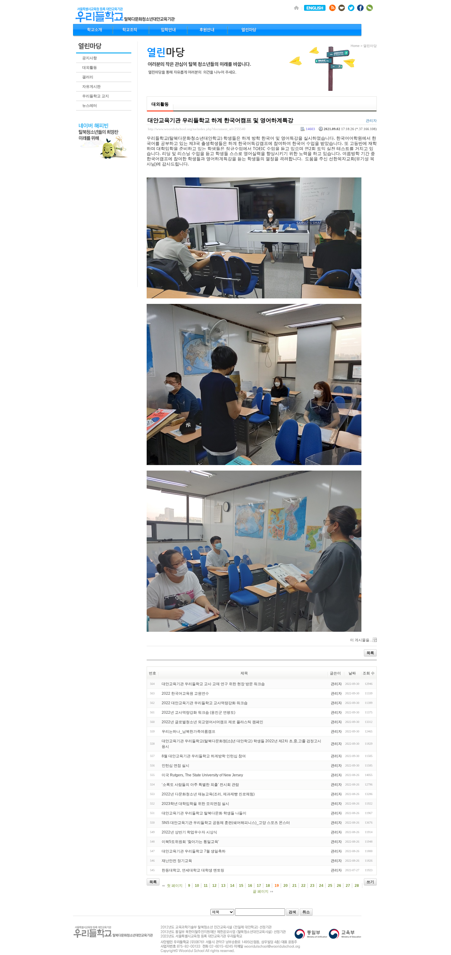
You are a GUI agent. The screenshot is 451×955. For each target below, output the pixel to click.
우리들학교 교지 (95, 96)
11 (206, 885)
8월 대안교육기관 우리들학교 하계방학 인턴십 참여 (204, 756)
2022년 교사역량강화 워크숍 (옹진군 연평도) (198, 712)
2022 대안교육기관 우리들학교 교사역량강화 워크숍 (205, 703)
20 (285, 885)
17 (259, 885)
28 (357, 885)
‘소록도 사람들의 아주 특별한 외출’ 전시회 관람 (200, 784)
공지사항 (89, 58)
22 (303, 885)
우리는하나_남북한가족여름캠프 (188, 731)
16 (250, 885)
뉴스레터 (89, 105)
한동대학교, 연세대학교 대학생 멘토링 (193, 870)
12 (214, 885)
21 (294, 885)
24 (321, 885)
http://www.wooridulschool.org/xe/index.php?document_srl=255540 (196, 129)
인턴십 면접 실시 (175, 765)
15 (241, 885)
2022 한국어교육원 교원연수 (185, 693)
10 (197, 885)
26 (339, 885)
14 (232, 885)
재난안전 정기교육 (177, 861)
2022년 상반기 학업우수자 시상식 (189, 832)
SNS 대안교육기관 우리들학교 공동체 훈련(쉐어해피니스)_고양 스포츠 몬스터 (226, 823)
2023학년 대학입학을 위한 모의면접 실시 (195, 804)
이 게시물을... (361, 640)
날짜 (352, 673)
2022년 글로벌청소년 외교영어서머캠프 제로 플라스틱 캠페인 (212, 722)
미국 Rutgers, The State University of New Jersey (202, 775)
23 (312, 885)
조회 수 (369, 673)
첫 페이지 (175, 885)
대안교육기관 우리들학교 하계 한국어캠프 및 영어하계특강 (220, 120)
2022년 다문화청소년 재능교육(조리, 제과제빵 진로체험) (208, 794)
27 (348, 885)
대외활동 (89, 67)
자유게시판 (91, 86)
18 (268, 885)
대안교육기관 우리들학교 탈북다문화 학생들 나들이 (204, 813)
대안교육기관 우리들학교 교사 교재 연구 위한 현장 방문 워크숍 (213, 684)
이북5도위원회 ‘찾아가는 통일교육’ (190, 842)
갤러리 (87, 77)
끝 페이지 (260, 891)
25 (330, 885)
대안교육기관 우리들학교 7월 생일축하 (194, 851)
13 (223, 885)
